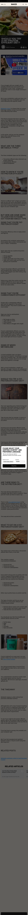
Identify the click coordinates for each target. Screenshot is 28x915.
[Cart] (26, 4)
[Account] (23, 4)
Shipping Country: (6, 459)
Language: (17, 459)
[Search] (5, 4)
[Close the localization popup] (27, 446)
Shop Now (14, 465)
